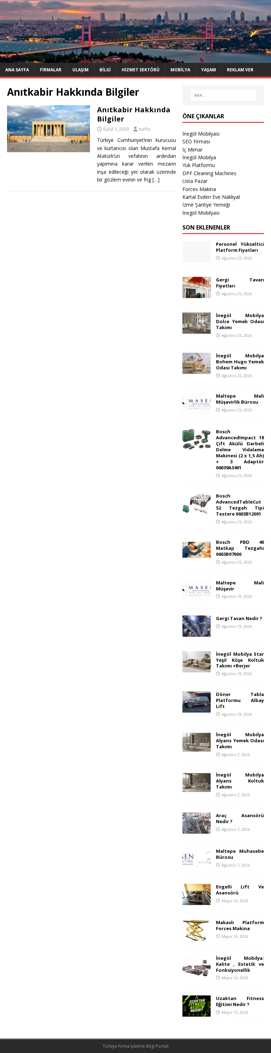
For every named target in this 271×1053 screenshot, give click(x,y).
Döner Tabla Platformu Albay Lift (240, 700)
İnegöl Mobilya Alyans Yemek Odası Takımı (240, 740)
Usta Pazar (194, 181)
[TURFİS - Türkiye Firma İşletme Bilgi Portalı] (135, 58)
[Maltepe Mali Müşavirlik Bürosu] (196, 410)
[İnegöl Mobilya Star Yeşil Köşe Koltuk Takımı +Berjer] (196, 668)
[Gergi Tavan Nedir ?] (196, 632)
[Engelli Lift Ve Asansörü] (196, 900)
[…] (155, 179)
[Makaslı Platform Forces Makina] (196, 936)
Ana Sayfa (17, 70)
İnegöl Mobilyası (200, 133)
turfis (144, 129)
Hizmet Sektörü (140, 70)
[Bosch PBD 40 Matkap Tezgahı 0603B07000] (196, 556)
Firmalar (50, 70)
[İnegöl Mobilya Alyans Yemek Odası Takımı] (196, 748)
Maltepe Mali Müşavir (240, 585)
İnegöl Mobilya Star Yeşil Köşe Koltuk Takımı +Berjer (240, 660)
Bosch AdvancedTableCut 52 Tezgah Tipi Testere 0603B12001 (240, 505)
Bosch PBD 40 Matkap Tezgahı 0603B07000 (240, 548)
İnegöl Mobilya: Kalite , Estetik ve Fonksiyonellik (240, 964)
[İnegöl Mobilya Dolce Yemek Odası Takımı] (196, 329)
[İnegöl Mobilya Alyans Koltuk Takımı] (196, 789)
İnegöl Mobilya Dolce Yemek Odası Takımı (240, 321)
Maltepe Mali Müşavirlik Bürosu (240, 399)
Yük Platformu (198, 165)
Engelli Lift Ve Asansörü (240, 890)
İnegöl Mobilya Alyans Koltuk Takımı (240, 781)
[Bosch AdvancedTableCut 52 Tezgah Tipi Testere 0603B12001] (196, 510)
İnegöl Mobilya (199, 157)
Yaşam (208, 70)
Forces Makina (199, 189)
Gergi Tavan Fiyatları (240, 282)
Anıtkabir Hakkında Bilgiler (133, 114)
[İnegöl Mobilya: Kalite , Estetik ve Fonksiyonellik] (196, 972)
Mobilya (180, 70)
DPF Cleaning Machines (209, 173)
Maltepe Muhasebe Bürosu (240, 854)
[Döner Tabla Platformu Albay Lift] (196, 708)
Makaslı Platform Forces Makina (240, 925)
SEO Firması (196, 141)
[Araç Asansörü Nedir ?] (196, 829)
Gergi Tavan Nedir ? (239, 618)
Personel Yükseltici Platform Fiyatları (240, 247)
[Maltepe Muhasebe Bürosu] (196, 865)
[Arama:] (223, 95)
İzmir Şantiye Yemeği (206, 204)
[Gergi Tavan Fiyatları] (196, 294)
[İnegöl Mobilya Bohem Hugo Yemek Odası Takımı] (196, 370)
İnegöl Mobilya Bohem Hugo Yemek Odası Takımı (240, 361)
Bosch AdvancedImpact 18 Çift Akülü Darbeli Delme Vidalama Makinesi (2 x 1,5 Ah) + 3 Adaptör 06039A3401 (240, 449)
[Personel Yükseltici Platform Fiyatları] (196, 258)
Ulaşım (80, 70)
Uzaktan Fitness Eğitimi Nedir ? (240, 1001)
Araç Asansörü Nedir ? (240, 818)
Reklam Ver (240, 70)
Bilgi (105, 70)
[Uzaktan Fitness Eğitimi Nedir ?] (196, 1012)
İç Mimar (192, 149)
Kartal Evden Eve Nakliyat (211, 197)
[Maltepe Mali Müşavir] (196, 596)
